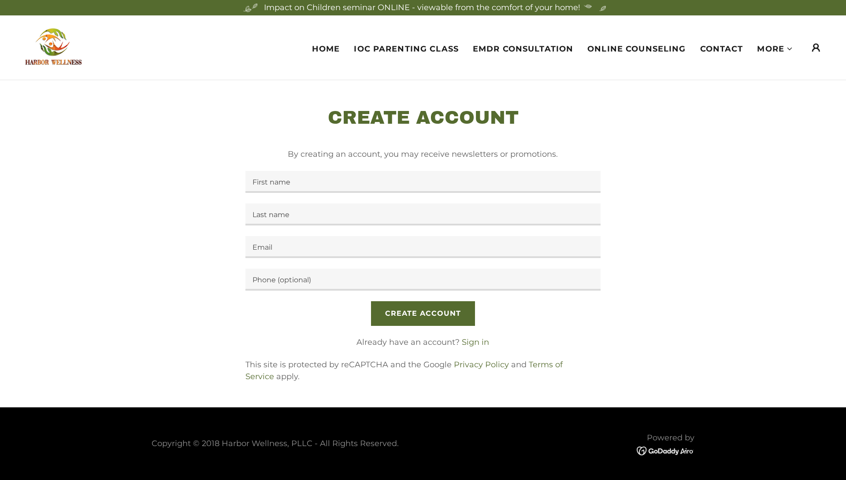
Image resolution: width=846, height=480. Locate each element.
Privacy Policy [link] (481, 364)
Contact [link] (721, 49)
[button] (775, 49)
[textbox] (422, 182)
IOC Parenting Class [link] (406, 49)
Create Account (423, 313)
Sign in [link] (475, 342)
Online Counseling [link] (636, 49)
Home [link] (326, 49)
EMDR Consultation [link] (523, 49)
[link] (53, 47)
